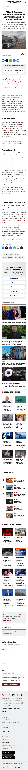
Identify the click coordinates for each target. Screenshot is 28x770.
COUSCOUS (5, 736)
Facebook (15, 278)
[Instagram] (7, 767)
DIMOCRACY (5, 739)
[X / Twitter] (6, 60)
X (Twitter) (15, 295)
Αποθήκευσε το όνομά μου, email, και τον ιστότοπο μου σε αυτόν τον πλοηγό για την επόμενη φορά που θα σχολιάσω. (14, 679)
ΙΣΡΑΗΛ (17, 254)
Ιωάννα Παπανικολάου (8, 53)
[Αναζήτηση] (25, 2)
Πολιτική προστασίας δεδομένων (10, 722)
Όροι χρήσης (5, 725)
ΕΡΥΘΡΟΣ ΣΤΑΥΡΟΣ (7, 254)
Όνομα (4, 663)
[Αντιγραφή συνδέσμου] (21, 247)
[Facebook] (3, 60)
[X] (15, 767)
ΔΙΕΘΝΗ (8, 6)
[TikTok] (11, 767)
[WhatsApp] (10, 60)
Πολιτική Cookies (6, 719)
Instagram (15, 282)
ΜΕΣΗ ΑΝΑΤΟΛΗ (19, 257)
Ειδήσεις (21, 614)
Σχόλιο (4, 649)
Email (4, 670)
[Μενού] (2, 2)
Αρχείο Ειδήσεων (6, 714)
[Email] (17, 247)
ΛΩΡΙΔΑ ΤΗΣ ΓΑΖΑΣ (7, 257)
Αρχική (3, 6)
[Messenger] (17, 60)
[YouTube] (19, 767)
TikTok (15, 291)
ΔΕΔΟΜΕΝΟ (6, 620)
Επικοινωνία (5, 727)
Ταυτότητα (4, 717)
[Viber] (14, 60)
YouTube (15, 287)
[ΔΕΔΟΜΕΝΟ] (14, 2)
